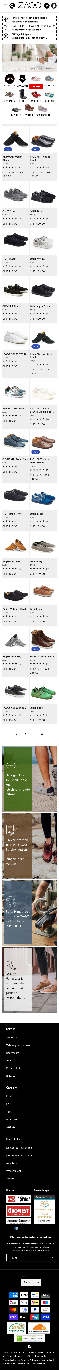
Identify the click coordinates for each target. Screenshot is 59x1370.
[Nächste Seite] (50, 733)
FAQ (9, 1103)
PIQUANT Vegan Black (12, 158)
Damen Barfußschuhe (19, 1147)
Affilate (10, 1127)
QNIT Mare (37, 513)
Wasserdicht (13, 1170)
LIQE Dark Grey (11, 513)
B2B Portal (12, 1119)
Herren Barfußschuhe (19, 1155)
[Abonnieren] (51, 1258)
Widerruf (11, 1037)
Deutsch (28, 1282)
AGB (9, 1060)
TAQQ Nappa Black (14, 707)
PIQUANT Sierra (12, 561)
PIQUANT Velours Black (41, 355)
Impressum (12, 1052)
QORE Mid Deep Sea (15, 459)
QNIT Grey (9, 211)
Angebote (12, 1162)
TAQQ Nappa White (14, 353)
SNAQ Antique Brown (43, 656)
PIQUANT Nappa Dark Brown (40, 461)
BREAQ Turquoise (13, 408)
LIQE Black (9, 258)
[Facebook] (29, 1347)
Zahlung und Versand (18, 1045)
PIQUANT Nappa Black (40, 158)
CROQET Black (11, 306)
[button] (12, 5)
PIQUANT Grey (11, 656)
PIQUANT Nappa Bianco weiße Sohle (42, 410)
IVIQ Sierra (37, 608)
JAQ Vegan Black (40, 306)
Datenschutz (13, 1068)
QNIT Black (37, 211)
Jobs (9, 1111)
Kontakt (11, 1096)
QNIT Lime (36, 707)
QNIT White (37, 258)
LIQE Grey (36, 561)
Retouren (11, 1075)
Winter (10, 1178)
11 (42, 733)
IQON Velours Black (14, 608)
